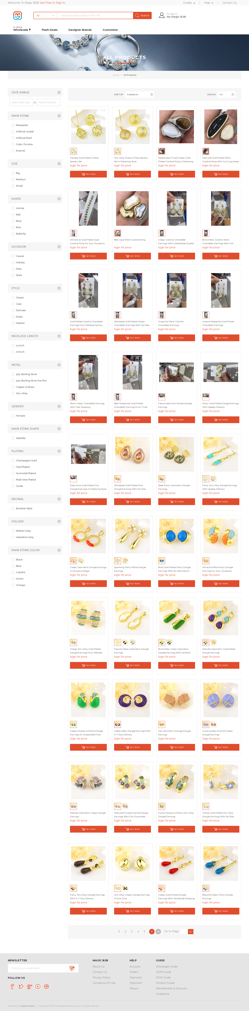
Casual (20, 256)
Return (134, 988)
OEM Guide (163, 977)
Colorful (20, 572)
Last (158, 931)
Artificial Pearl (24, 138)
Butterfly (21, 233)
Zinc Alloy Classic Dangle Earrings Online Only (132, 896)
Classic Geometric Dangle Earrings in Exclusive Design (88, 569)
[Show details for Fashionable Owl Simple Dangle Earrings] (176, 372)
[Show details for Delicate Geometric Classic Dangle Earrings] (88, 781)
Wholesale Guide (167, 966)
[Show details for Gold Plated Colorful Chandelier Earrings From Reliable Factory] (88, 290)
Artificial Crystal (25, 131)
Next (152, 931)
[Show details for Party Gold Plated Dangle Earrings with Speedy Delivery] (220, 372)
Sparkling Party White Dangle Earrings (130, 569)
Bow (18, 227)
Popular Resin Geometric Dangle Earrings (131, 651)
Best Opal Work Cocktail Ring (129, 239)
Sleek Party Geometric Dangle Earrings (174, 487)
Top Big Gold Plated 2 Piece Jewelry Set (84, 159)
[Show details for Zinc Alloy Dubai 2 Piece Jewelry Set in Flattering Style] (132, 126)
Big (18, 173)
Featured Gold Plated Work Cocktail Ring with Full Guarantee (220, 159)
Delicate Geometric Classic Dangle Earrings (88, 814)
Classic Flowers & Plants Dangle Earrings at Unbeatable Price (86, 733)
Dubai (19, 316)
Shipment (136, 983)
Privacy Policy (101, 977)
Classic (20, 297)
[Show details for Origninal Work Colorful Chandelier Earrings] (176, 290)
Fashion (20, 323)
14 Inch (20, 345)
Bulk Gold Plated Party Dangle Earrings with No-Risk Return (174, 569)
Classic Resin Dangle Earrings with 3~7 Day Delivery (132, 733)
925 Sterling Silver (26, 374)
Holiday (20, 262)
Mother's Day (23, 530)
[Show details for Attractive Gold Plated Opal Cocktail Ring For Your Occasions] (88, 208)
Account (135, 966)
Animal (20, 208)
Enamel (20, 150)
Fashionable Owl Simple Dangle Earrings (175, 405)
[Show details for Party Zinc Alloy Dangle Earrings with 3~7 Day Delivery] (88, 863)
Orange (20, 585)
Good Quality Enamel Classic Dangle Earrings (217, 733)
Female (20, 415)
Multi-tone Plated (26, 479)
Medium (21, 179)
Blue (19, 566)
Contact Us (100, 972)
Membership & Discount (171, 988)
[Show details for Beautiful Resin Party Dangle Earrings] (220, 863)
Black (19, 559)
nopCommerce (27, 1006)
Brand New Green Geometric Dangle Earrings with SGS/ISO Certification (174, 653)
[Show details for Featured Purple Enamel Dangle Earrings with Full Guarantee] (132, 781)
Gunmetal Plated (26, 473)
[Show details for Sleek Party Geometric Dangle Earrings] (176, 454)
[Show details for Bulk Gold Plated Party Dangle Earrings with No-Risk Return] (176, 536)
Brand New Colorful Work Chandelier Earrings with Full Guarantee (217, 243)
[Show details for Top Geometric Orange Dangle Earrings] (176, 699)
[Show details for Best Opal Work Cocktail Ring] (132, 208)
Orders (134, 972)
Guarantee (162, 994)
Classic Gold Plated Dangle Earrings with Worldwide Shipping (176, 896)
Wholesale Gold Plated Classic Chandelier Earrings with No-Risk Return (131, 325)
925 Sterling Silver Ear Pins (31, 380)
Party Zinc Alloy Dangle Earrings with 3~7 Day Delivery (87, 896)
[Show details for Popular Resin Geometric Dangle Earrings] (132, 618)
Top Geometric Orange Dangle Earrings (174, 733)
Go (190, 931)
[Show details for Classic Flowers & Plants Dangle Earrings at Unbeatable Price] (88, 699)
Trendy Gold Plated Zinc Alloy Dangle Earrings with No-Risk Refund (218, 816)
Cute (19, 304)
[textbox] (104, 15)
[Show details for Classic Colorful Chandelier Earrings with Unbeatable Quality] (176, 208)
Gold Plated (23, 467)
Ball (18, 214)
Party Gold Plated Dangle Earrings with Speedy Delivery (220, 405)
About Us (98, 966)
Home (116, 75)
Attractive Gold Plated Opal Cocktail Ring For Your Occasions (87, 241)
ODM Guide (163, 972)
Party (19, 268)
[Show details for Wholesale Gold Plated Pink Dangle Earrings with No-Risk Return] (132, 454)
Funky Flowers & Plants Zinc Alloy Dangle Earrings (176, 814)
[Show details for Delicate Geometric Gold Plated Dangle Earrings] (220, 618)
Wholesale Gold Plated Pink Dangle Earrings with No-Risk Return (130, 489)
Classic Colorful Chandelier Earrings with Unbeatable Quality (176, 241)
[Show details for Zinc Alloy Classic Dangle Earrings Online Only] (132, 863)
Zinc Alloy (22, 393)
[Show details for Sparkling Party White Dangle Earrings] (132, 536)
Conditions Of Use (104, 983)
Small (19, 185)
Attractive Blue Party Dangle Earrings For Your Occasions (217, 569)
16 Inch (20, 351)
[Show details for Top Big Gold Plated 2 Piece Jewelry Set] (88, 126)
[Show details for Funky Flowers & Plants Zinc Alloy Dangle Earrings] (176, 781)
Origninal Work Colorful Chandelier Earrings (171, 323)
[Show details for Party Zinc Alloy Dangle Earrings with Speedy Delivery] (220, 454)
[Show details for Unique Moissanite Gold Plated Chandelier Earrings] (220, 290)
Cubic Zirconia (24, 144)
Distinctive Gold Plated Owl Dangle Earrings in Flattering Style (88, 487)
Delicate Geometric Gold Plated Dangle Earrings (218, 651)
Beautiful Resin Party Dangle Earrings (217, 896)
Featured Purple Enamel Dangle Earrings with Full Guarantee (131, 814)
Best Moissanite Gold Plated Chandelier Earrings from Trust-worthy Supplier (131, 407)
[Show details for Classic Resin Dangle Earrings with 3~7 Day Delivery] (132, 699)
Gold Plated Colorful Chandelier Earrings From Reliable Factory (86, 323)
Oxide (19, 486)
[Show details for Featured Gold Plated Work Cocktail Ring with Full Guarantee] (220, 126)
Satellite (21, 438)
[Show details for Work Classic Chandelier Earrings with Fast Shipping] (88, 372)
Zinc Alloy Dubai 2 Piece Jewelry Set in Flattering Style (131, 159)
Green (20, 578)
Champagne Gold (26, 460)
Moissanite (22, 125)
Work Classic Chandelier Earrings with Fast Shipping (87, 405)
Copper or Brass (25, 387)
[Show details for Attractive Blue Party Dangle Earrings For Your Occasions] (220, 536)
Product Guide (165, 983)
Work (19, 275)
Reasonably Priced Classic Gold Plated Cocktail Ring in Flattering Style (175, 161)
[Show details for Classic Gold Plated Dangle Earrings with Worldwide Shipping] (176, 863)
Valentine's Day (25, 537)
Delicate (21, 310)
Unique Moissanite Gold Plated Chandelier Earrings (218, 323)
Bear (19, 221)
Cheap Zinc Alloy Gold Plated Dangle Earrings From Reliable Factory (86, 653)
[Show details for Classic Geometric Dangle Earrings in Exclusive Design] (88, 536)
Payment (136, 977)
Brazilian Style (24, 508)
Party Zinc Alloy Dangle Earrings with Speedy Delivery (219, 487)
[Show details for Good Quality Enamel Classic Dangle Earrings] (220, 699)
